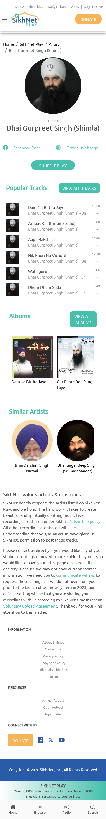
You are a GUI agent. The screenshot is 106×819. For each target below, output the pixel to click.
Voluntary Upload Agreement (30, 605)
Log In (53, 676)
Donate (88, 19)
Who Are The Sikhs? (28, 6)
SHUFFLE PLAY (53, 165)
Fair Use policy (87, 521)
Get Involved (53, 707)
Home (8, 43)
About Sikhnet (53, 642)
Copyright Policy (53, 663)
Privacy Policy (53, 656)
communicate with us (75, 574)
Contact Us (53, 649)
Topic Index (53, 714)
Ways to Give (93, 6)
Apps (75, 6)
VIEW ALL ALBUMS (83, 319)
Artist (54, 43)
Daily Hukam (57, 6)
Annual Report (53, 700)
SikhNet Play (31, 43)
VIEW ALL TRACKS (79, 188)
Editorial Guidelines (53, 669)
